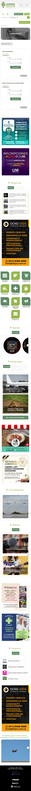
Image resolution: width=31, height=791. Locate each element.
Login (27, 14)
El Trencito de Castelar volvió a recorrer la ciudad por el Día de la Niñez (17, 206)
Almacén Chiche (13, 679)
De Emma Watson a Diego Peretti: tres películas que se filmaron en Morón (15, 389)
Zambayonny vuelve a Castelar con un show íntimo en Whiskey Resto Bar (18, 195)
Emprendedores (16, 366)
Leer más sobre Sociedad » (15, 417)
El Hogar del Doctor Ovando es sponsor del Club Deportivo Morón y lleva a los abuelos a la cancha (18, 212)
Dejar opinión (15, 67)
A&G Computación (14, 661)
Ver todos (16, 332)
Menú (27, 5)
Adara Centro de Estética (16, 667)
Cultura (25, 366)
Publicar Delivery (24, 22)
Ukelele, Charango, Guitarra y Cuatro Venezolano (15, 570)
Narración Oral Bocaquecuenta (15, 549)
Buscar (21, 5)
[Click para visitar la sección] (5, 275)
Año (21, 187)
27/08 (12, 345)
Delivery (4, 26)
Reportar (24, 75)
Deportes (11, 370)
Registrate (19, 14)
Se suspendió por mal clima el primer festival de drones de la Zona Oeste (17, 201)
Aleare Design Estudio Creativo (18, 673)
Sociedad (6, 366)
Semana (11, 187)
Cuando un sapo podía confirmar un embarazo (15, 409)
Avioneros (19, 370)
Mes (17, 187)
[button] (28, 345)
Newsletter (4, 17)
